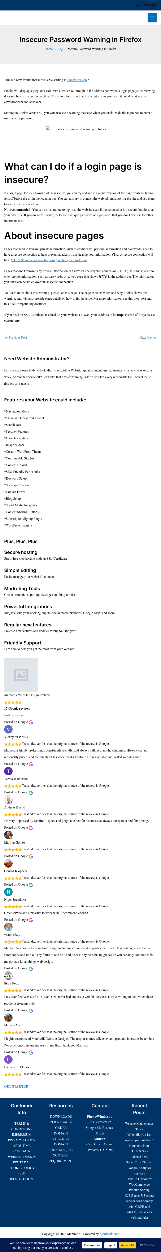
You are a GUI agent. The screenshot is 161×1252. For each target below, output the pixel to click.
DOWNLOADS (61, 1116)
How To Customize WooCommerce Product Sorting (139, 1184)
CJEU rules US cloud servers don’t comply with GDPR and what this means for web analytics (139, 1206)
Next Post (147, 337)
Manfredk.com (109, 1233)
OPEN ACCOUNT (22, 1179)
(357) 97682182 (100, 1122)
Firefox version (77, 80)
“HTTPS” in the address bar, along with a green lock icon (49, 260)
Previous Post (16, 337)
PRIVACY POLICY (22, 1140)
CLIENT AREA (61, 1122)
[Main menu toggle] (152, 17)
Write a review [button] (13, 715)
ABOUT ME (22, 1145)
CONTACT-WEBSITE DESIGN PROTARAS (22, 1156)
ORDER (61, 1127)
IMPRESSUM (21, 1134)
